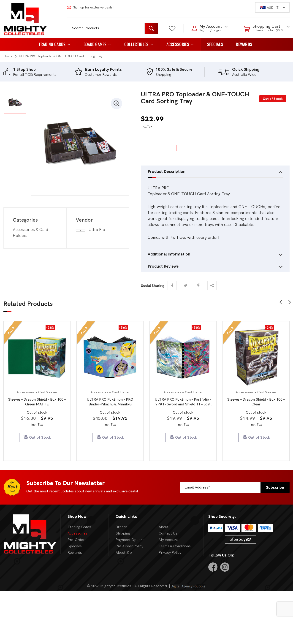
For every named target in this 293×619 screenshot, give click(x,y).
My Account (168, 539)
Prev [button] (280, 301)
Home (7, 56)
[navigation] (272, 7)
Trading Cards (52, 44)
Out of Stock (40, 437)
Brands (122, 526)
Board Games (95, 44)
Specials (215, 44)
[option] (39, 71)
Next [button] (290, 301)
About (163, 526)
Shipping (123, 533)
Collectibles (136, 44)
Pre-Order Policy (129, 546)
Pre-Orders (77, 539)
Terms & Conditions (175, 546)
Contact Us (168, 533)
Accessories (177, 44)
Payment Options (130, 539)
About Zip (124, 552)
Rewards (244, 44)
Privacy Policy (170, 552)
